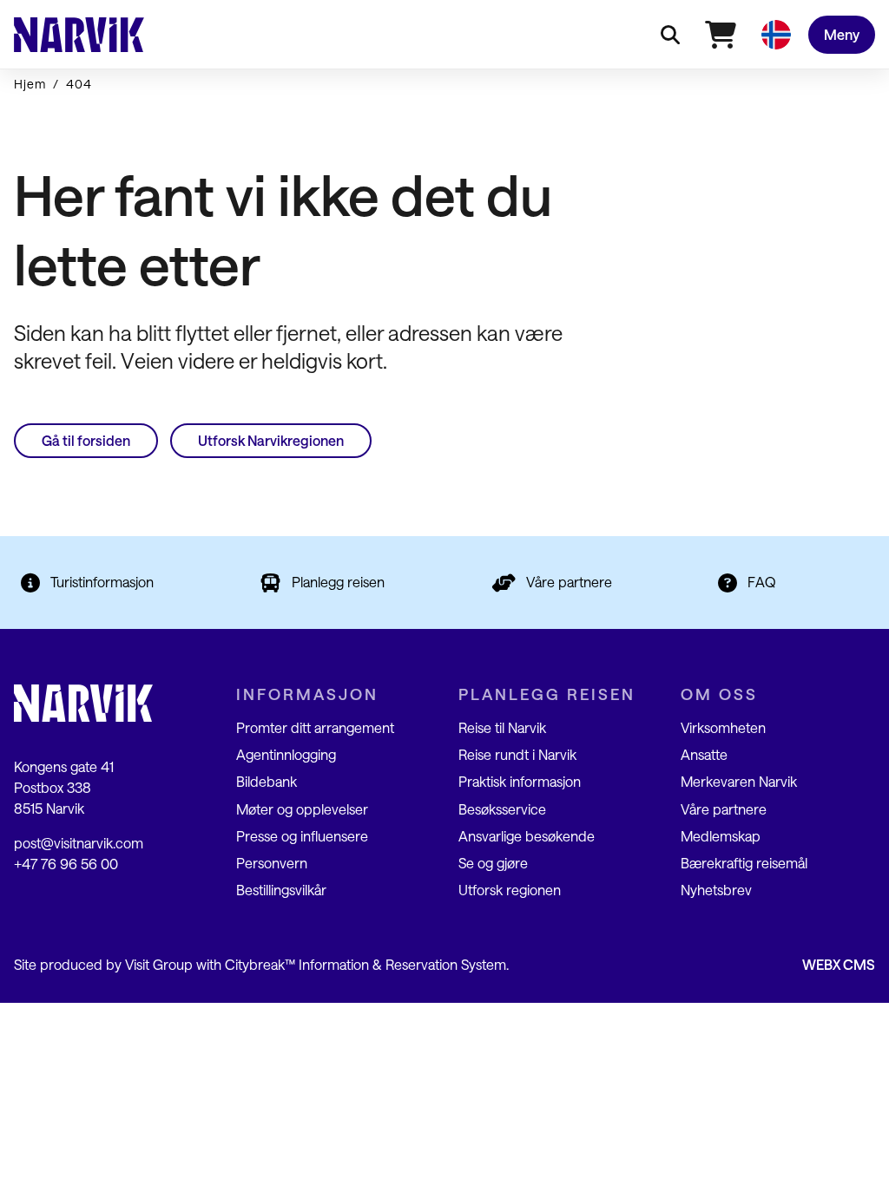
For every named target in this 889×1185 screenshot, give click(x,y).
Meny (841, 34)
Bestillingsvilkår (281, 889)
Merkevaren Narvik (739, 781)
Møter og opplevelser (302, 809)
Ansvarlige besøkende (526, 836)
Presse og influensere (302, 836)
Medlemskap (721, 836)
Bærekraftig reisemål (744, 862)
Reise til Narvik (502, 727)
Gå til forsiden (86, 440)
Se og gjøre (493, 862)
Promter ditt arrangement (315, 727)
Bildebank (266, 781)
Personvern (271, 862)
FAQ (761, 581)
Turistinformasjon (102, 581)
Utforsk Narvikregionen (271, 440)
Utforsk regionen (509, 889)
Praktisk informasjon (519, 781)
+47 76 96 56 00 (66, 863)
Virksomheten (723, 727)
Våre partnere (569, 581)
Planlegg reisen (338, 581)
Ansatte (704, 754)
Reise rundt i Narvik (517, 754)
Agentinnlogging (286, 754)
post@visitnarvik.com (78, 843)
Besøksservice (502, 809)
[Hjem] (79, 34)
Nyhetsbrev (716, 889)
